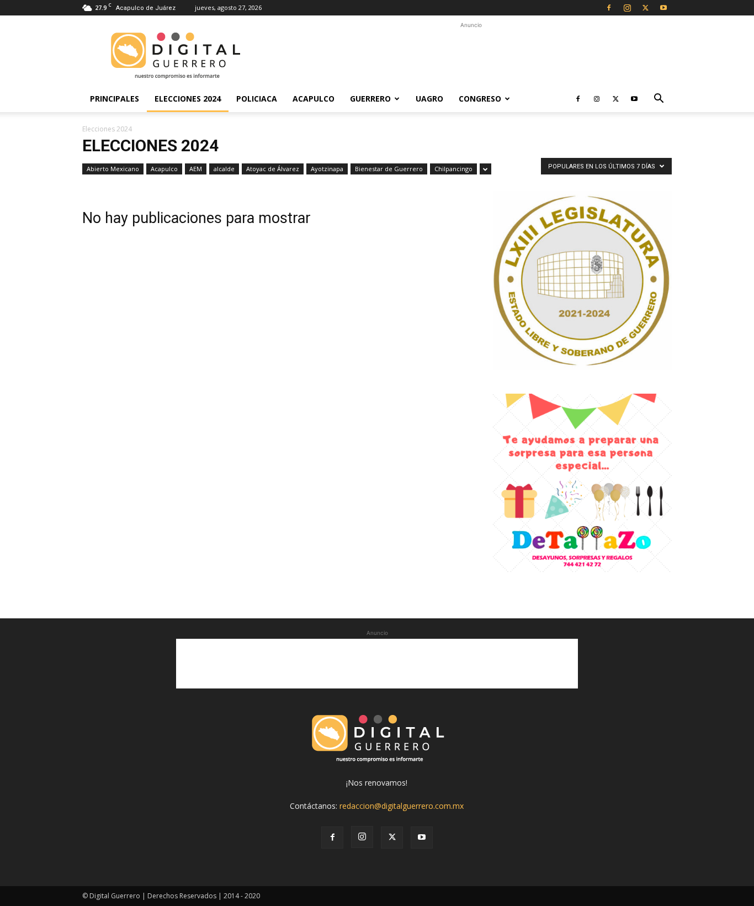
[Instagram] (627, 7)
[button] (658, 99)
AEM (195, 169)
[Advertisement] (471, 56)
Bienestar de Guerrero (389, 169)
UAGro (429, 98)
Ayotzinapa (327, 169)
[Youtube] (663, 7)
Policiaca (256, 98)
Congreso (480, 98)
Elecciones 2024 (188, 98)
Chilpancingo (453, 169)
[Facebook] (609, 7)
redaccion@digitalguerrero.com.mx (401, 806)
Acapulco (313, 98)
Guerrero (370, 98)
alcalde (224, 169)
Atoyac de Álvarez (272, 169)
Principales (114, 98)
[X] (645, 7)
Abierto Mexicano (113, 169)
